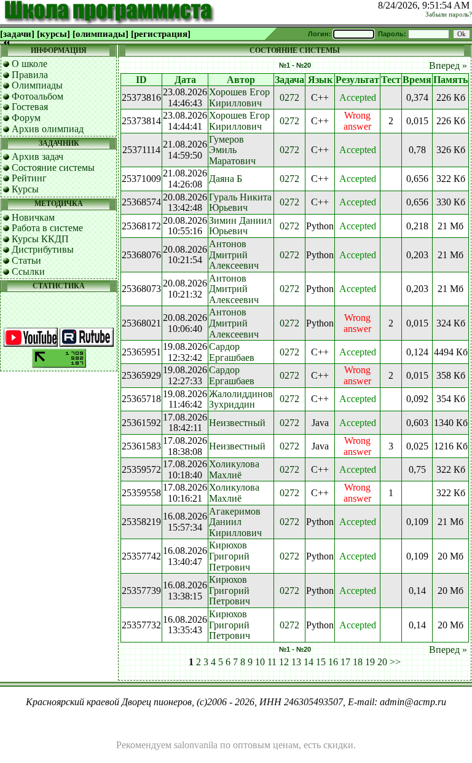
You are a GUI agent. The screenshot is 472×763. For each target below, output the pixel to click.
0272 (289, 97)
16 (333, 662)
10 (260, 662)
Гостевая (30, 106)
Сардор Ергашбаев (231, 352)
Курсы (25, 189)
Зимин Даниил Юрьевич (240, 226)
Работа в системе (47, 228)
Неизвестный (237, 422)
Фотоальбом (37, 96)
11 (272, 662)
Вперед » (448, 65)
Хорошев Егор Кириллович (239, 97)
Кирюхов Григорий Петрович (229, 556)
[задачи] (17, 34)
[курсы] (53, 34)
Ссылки (28, 271)
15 (321, 662)
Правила (30, 74)
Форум (26, 118)
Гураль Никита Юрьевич (240, 202)
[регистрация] (161, 34)
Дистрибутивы (43, 249)
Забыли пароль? (448, 14)
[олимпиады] (100, 34)
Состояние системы (53, 167)
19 (370, 662)
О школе (29, 63)
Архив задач (37, 156)
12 (284, 662)
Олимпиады (37, 85)
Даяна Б (225, 178)
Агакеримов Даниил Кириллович (235, 522)
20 (382, 662)
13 (296, 662)
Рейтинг (29, 178)
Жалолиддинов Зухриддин (241, 399)
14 (308, 662)
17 (345, 662)
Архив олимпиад (48, 129)
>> (395, 662)
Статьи (26, 260)
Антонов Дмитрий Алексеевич (234, 255)
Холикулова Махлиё (234, 469)
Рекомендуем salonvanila (167, 745)
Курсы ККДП (40, 239)
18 (358, 662)
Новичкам (33, 217)
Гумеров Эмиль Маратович (232, 150)
